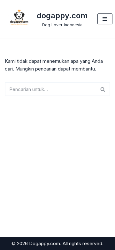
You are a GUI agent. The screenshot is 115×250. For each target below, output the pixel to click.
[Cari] (103, 89)
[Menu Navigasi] (104, 18)
